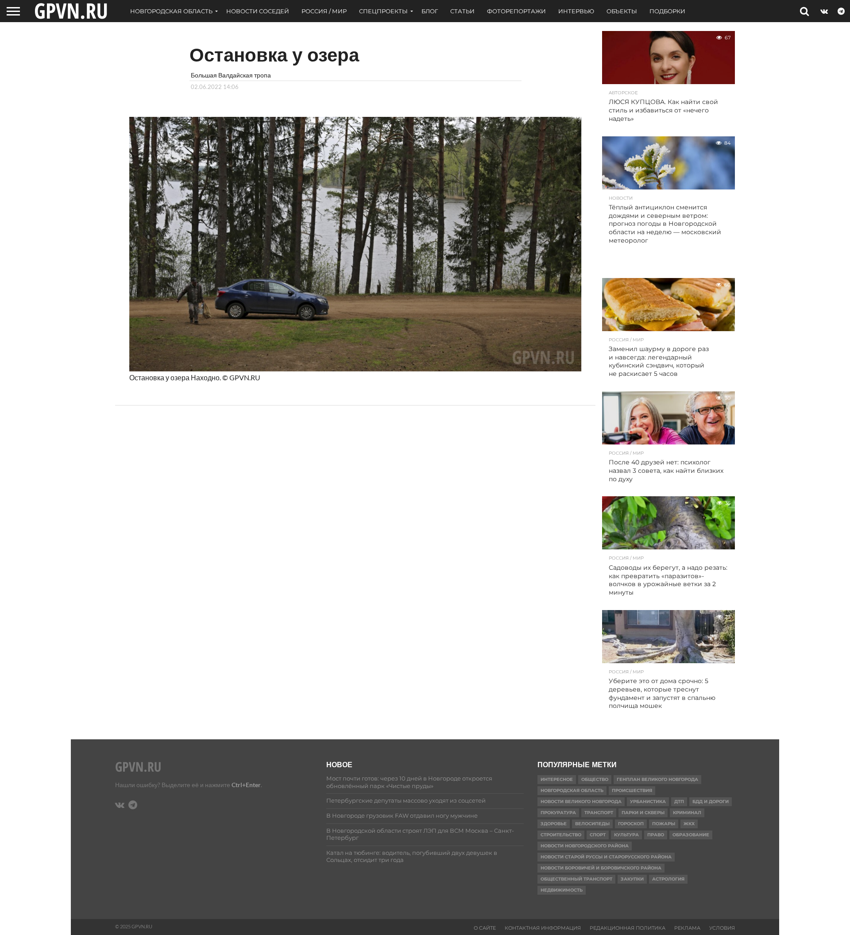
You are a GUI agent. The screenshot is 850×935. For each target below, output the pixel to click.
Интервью (576, 11)
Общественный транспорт (576, 879)
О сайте (485, 928)
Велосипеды (592, 824)
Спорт (598, 835)
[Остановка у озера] (355, 368)
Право (655, 835)
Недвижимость (562, 890)
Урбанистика (648, 801)
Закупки (632, 879)
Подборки (667, 11)
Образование (690, 835)
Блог (429, 11)
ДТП (679, 801)
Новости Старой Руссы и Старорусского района (606, 857)
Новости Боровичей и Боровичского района (601, 868)
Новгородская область (171, 11)
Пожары (663, 824)
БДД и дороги (710, 801)
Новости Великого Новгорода (581, 801)
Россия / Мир (324, 11)
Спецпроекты (383, 11)
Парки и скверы (643, 812)
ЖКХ (689, 824)
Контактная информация (543, 928)
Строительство (561, 835)
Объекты (622, 11)
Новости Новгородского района (585, 846)
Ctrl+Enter (246, 784)
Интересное (557, 779)
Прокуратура (558, 812)
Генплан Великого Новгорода (657, 779)
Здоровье (554, 824)
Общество (594, 779)
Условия (722, 928)
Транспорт (598, 812)
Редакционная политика (627, 928)
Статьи (462, 11)
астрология (668, 879)
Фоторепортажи (516, 11)
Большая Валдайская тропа (231, 75)
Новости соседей (257, 11)
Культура (626, 835)
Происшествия (632, 790)
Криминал (687, 812)
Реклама (687, 928)
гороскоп (631, 824)
